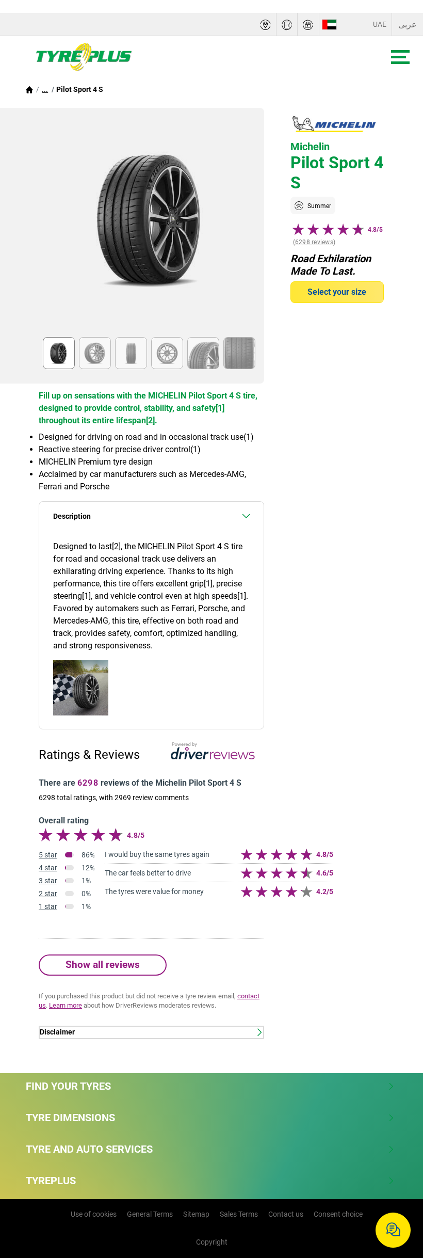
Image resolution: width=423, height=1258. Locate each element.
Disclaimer (57, 1032)
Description (72, 516)
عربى (407, 24)
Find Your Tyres (68, 1086)
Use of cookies (94, 1214)
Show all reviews (103, 964)
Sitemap (196, 1214)
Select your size (336, 292)
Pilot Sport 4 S (79, 89)
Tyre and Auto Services (89, 1149)
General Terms (150, 1214)
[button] (45, 89)
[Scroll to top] (396, 1196)
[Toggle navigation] (400, 57)
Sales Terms (239, 1214)
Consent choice (338, 1214)
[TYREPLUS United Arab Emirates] (78, 57)
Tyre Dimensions (70, 1117)
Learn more (65, 1005)
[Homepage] (29, 89)
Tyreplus (51, 1180)
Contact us (285, 1214)
